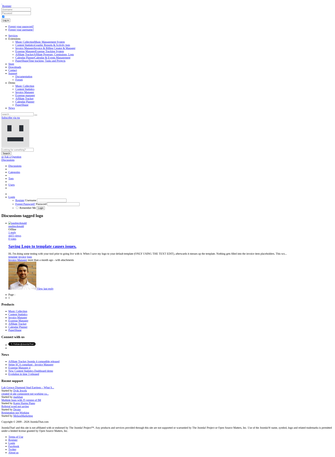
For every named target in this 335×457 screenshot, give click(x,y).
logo (29, 256)
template (13, 256)
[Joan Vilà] (22, 288)
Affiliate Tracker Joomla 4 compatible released (33, 361)
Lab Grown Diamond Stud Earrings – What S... (27, 387)
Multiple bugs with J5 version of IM (21, 400)
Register (6, 6)
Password (41, 204)
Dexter (17, 409)
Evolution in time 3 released (23, 374)
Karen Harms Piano (24, 403)
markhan (18, 396)
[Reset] (35, 115)
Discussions (7, 159)
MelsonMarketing (23, 415)
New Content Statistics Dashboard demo (30, 370)
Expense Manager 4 (19, 367)
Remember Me (28, 207)
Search (6, 153)
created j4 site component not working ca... (25, 393)
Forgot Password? (25, 204)
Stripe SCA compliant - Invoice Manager (30, 364)
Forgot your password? (21, 26)
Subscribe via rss (10, 117)
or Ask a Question (11, 156)
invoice (22, 256)
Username (30, 200)
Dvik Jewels (20, 390)
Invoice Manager (17, 259)
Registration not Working (15, 412)
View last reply (45, 288)
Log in (6, 20)
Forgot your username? (21, 29)
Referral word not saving (15, 406)
